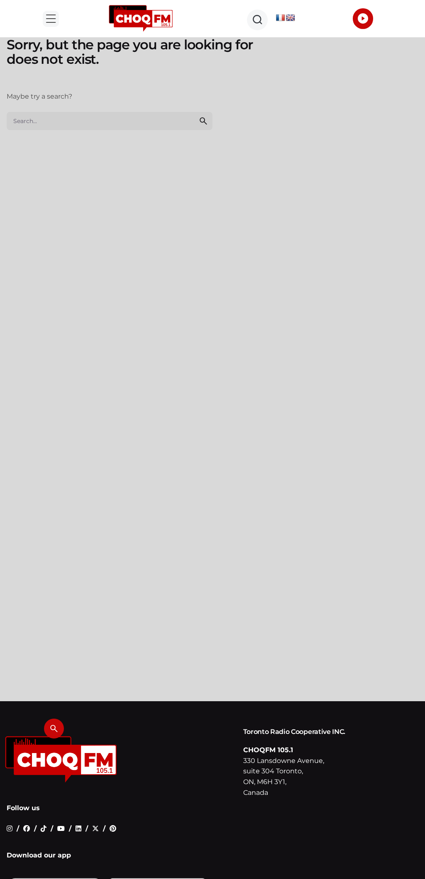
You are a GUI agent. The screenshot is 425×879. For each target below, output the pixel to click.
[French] (280, 18)
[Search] (54, 729)
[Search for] (109, 121)
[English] (290, 18)
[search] (203, 121)
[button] (51, 19)
